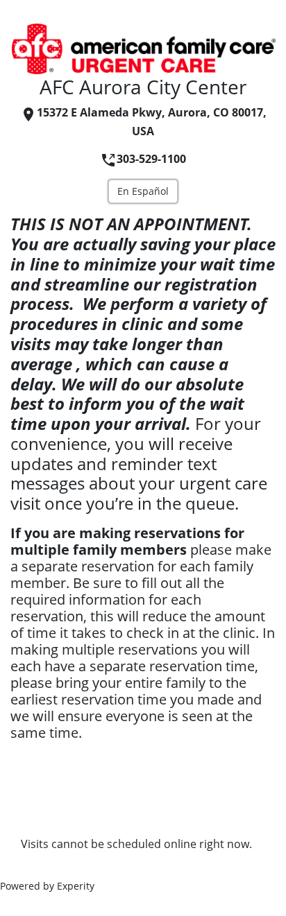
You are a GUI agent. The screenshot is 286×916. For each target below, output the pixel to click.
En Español (143, 191)
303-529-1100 (151, 158)
